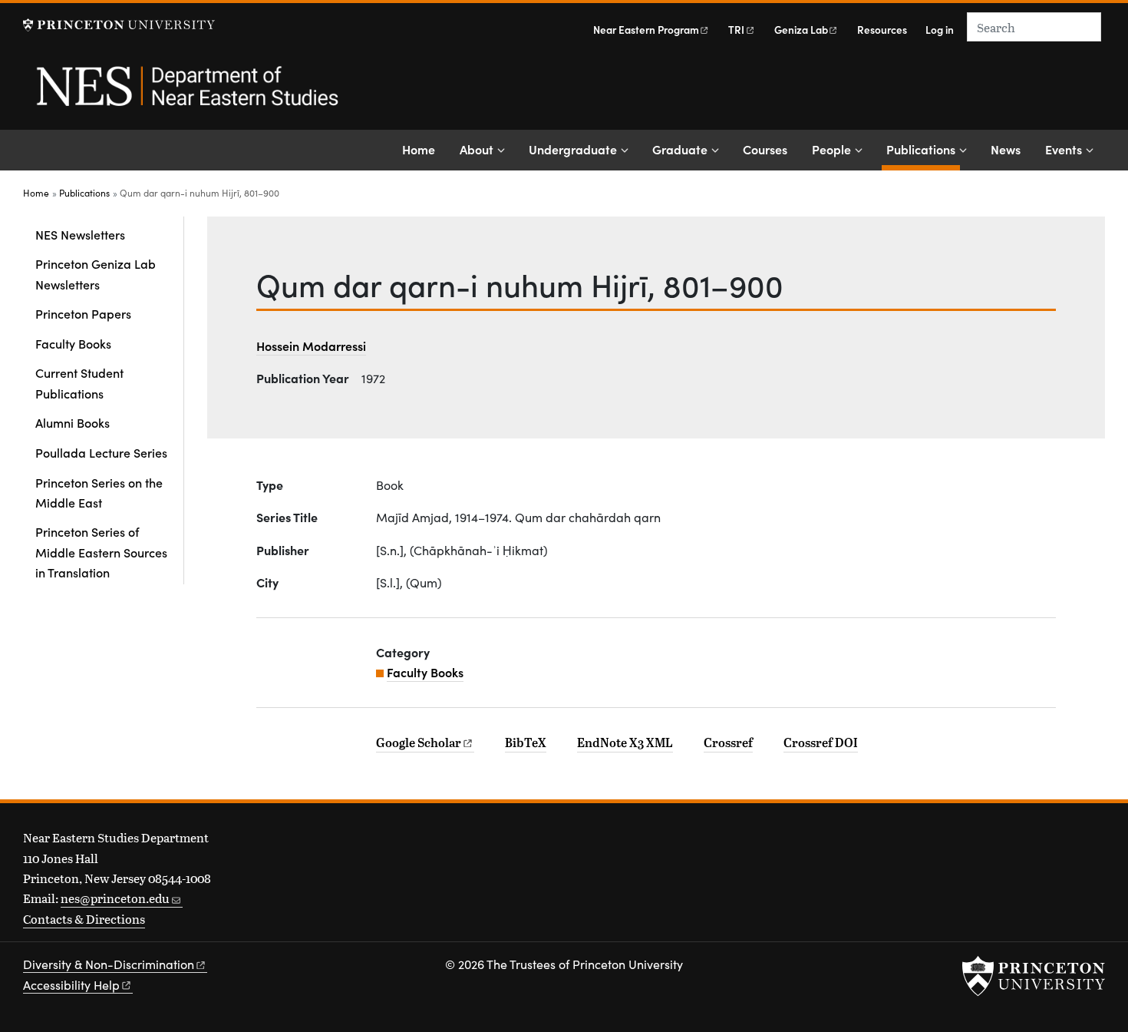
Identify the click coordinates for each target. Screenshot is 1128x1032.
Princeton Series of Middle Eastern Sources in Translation (101, 551)
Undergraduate (573, 149)
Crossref (728, 742)
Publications (923, 148)
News (1006, 149)
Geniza (801, 29)
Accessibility (71, 985)
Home (418, 149)
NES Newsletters (80, 234)
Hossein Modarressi (311, 345)
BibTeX (525, 742)
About (476, 149)
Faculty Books (73, 343)
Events (1063, 149)
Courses (765, 149)
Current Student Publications (79, 382)
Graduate (679, 149)
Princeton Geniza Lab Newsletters (95, 273)
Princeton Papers (83, 313)
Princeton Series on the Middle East (99, 492)
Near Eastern (646, 29)
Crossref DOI (820, 742)
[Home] (186, 94)
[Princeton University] (119, 24)
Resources (882, 29)
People (831, 149)
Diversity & (108, 964)
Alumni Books (72, 422)
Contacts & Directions (84, 919)
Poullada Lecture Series (101, 452)
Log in (939, 29)
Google (418, 742)
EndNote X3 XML (625, 742)
